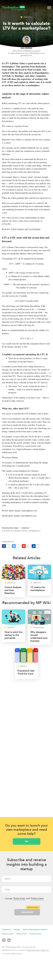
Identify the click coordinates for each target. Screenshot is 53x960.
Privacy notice (37, 898)
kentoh (17, 515)
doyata (17, 510)
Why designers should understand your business (39, 636)
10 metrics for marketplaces (37, 589)
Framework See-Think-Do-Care (26, 672)
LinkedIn (9, 940)
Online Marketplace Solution (35, 929)
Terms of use (19, 898)
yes (26, 841)
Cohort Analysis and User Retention (25, 229)
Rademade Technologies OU (38, 950)
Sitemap (17, 929)
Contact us (6, 929)
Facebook (4, 940)
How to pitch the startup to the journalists (13, 635)
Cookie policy (35, 934)
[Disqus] (26, 714)
